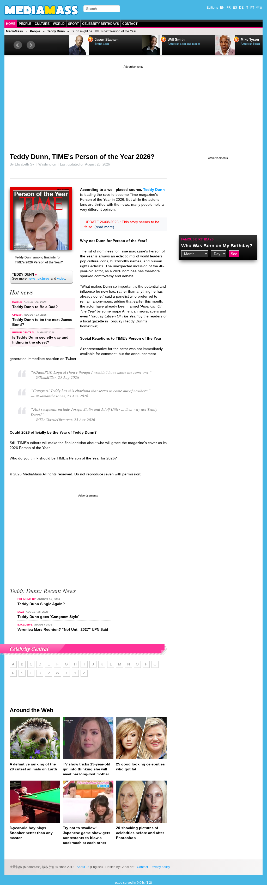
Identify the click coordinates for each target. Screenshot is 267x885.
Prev (18, 45)
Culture (42, 24)
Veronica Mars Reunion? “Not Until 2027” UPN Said (62, 629)
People (25, 24)
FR (229, 7)
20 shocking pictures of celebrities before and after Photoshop (140, 833)
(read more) (104, 227)
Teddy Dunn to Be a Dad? (35, 307)
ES (235, 7)
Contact (129, 24)
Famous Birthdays (197, 239)
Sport (73, 24)
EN (222, 7)
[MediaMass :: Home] (41, 10)
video (61, 278)
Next (31, 45)
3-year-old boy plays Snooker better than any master (31, 833)
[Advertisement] (133, 105)
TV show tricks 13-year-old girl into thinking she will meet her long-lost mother (86, 769)
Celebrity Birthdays (100, 24)
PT (252, 7)
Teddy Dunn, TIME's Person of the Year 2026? (82, 157)
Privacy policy (160, 867)
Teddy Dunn (56, 31)
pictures (44, 278)
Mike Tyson (223, 40)
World (59, 24)
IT (247, 7)
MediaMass (14, 31)
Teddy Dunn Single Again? (41, 604)
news (31, 278)
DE (241, 7)
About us (83, 867)
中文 (259, 7)
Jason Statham (80, 40)
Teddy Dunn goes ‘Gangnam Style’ (48, 617)
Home (10, 24)
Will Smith (149, 40)
